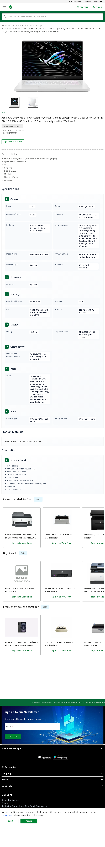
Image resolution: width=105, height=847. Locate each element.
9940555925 (78, 2)
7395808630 (98, 2)
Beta (38, 499)
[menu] (4, 7)
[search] (4, 16)
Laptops (17, 25)
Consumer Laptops (33, 25)
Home (7, 25)
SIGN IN (99, 7)
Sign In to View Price (13, 141)
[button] (52, 712)
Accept (29, 821)
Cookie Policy (7, 815)
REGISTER (84, 7)
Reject (10, 821)
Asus (4, 112)
